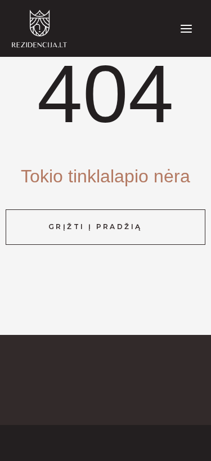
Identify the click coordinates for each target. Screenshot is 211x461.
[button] (105, 226)
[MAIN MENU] (186, 28)
